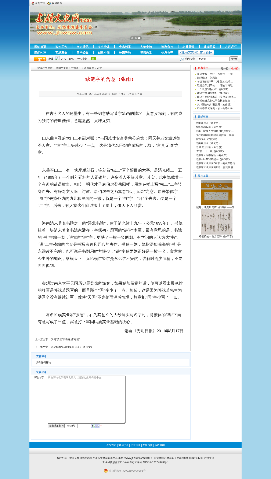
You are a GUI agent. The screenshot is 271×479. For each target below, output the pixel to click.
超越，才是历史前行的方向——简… (216, 207)
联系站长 (135, 445)
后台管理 (209, 458)
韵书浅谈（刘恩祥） (208, 77)
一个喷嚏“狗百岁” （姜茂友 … (214, 89)
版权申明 (160, 445)
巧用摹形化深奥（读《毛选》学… (216, 108)
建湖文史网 (62, 68)
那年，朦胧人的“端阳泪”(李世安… (215, 131)
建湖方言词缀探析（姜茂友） (213, 93)
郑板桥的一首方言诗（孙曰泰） (216, 236)
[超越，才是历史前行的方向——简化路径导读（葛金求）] (216, 192)
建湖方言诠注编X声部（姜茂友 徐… (216, 167)
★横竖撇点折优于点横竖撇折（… (216, 100)
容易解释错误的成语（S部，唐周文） (72, 347)
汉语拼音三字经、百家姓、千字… (216, 74)
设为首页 (40, 3)
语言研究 (89, 68)
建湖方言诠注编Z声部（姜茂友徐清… (217, 163)
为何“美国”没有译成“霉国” (65, 339)
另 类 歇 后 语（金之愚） (210, 147)
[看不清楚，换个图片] (95, 425)
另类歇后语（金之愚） (208, 123)
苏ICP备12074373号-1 (156, 462)
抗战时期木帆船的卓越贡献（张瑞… (216, 135)
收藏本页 (57, 3)
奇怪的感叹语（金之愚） (210, 127)
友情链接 (147, 445)
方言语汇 (76, 68)
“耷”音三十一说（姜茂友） (210, 151)
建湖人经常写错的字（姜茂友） (213, 159)
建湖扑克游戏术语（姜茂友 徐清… (216, 96)
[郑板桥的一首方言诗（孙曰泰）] (216, 221)
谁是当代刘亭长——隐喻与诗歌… (216, 85)
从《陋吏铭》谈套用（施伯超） (215, 104)
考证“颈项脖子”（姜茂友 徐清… (215, 81)
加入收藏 (123, 445)
